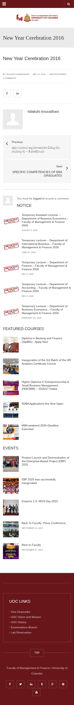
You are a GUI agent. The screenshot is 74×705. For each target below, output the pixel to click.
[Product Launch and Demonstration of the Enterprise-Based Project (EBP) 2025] (11, 464)
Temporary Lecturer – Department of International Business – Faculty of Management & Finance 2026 (44, 244)
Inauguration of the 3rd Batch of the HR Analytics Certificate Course (46, 361)
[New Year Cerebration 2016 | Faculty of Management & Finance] (37, 18)
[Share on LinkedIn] (18, 93)
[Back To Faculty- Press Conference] (11, 529)
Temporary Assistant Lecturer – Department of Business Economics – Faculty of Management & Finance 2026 (45, 220)
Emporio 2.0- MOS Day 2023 (40, 501)
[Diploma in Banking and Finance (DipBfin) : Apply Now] (11, 344)
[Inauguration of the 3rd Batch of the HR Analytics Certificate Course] (11, 366)
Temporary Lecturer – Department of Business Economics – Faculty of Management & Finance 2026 (44, 310)
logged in (39, 198)
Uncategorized (57, 74)
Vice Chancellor (20, 611)
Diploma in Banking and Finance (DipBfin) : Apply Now (42, 340)
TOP (37, 652)
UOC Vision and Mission (26, 617)
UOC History (18, 622)
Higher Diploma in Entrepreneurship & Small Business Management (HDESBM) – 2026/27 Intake (45, 385)
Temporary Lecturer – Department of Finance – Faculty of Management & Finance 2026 (44, 266)
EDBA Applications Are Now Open (42, 403)
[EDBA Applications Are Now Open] (11, 410)
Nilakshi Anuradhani (43, 112)
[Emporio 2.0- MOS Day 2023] (11, 507)
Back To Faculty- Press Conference (44, 523)
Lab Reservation (21, 632)
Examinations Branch (24, 627)
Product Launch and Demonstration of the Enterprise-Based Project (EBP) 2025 (45, 461)
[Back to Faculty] (11, 551)
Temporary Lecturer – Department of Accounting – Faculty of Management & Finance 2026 (46, 288)
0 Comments (9, 78)
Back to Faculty (31, 544)
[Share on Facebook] (7, 93)
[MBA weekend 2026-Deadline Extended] (11, 432)
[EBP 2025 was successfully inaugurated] (11, 486)
